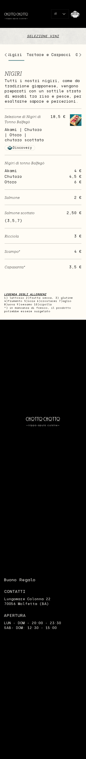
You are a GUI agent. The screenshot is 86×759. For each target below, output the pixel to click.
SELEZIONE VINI (43, 36)
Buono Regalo (19, 580)
